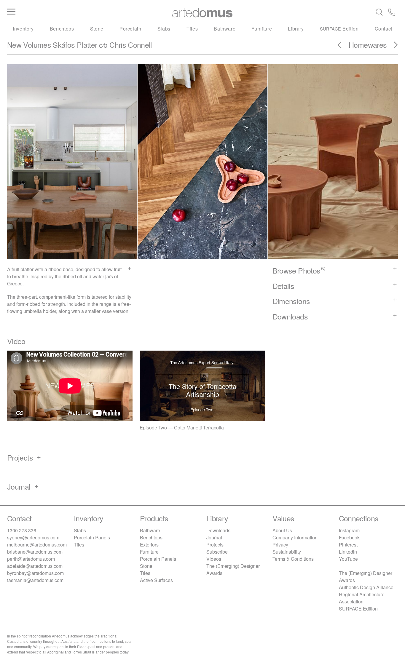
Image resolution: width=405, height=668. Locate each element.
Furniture (261, 28)
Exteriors (149, 544)
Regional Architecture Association (362, 598)
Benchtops (62, 28)
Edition (339, 28)
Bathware (224, 28)
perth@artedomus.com (31, 558)
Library (296, 28)
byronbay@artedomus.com (35, 573)
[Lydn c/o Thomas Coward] (392, 47)
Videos (213, 558)
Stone (96, 28)
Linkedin (348, 551)
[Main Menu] (72, 12)
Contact (383, 28)
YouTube (348, 558)
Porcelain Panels (92, 537)
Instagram (349, 530)
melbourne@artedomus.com (37, 544)
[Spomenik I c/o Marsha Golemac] (343, 47)
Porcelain (130, 28)
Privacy (280, 544)
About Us (282, 530)
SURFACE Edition (358, 608)
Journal (214, 537)
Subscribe (217, 551)
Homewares (368, 44)
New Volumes (29, 44)
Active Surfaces (156, 580)
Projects (215, 544)
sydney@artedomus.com (33, 537)
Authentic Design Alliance (366, 587)
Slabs (163, 28)
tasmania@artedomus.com (35, 580)
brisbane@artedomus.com (35, 551)
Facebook (349, 537)
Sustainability (286, 551)
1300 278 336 (21, 530)
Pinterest (348, 544)
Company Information (295, 537)
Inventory (23, 28)
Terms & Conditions (293, 558)
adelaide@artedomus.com (35, 565)
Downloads (218, 530)
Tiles (192, 28)
